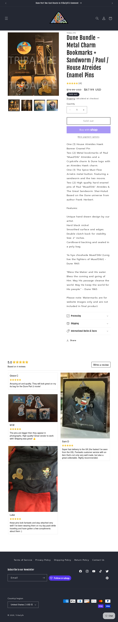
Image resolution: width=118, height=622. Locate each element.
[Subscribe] (43, 577)
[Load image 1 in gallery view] (14, 105)
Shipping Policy (62, 560)
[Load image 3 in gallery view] (39, 105)
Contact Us (98, 560)
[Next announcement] (112, 3)
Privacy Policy (43, 560)
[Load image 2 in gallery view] (26, 105)
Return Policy (81, 560)
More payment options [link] (88, 137)
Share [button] (73, 340)
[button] (6, 18)
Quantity (71, 104)
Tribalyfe (20, 615)
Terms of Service (23, 560)
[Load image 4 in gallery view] (52, 105)
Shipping (71, 98)
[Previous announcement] (6, 3)
